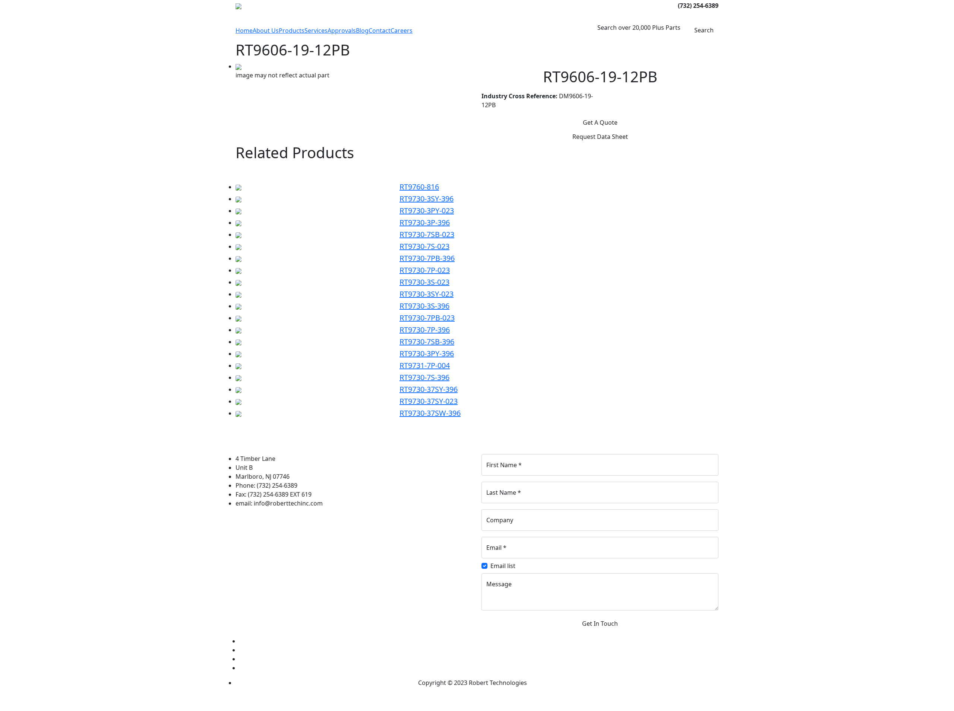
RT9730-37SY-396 (428, 389)
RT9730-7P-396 (424, 330)
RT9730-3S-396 (424, 306)
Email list (502, 566)
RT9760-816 (419, 187)
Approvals (342, 30)
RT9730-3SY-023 (426, 294)
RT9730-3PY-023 (426, 210)
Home (244, 30)
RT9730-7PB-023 (427, 318)
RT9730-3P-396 (424, 222)
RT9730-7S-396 (424, 377)
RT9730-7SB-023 (426, 234)
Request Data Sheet (600, 137)
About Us (266, 30)
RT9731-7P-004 (424, 365)
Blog (362, 30)
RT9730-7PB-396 (427, 258)
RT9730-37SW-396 (430, 413)
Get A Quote (600, 122)
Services (316, 30)
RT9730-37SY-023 (428, 401)
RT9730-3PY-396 (426, 353)
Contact (380, 30)
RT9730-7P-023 (424, 270)
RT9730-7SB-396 (426, 342)
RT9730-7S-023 (424, 246)
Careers (402, 30)
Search (703, 30)
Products (291, 30)
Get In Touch (600, 623)
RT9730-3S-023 (424, 282)
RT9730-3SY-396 (426, 199)
